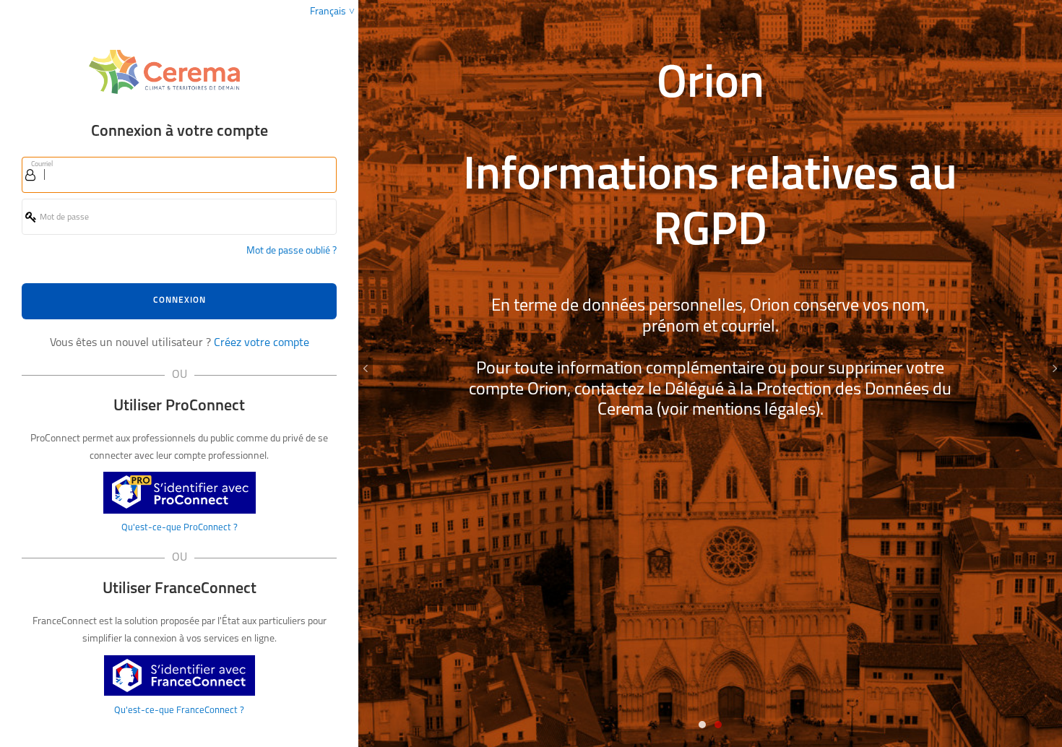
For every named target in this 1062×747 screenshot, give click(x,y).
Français (328, 12)
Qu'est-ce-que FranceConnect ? (179, 710)
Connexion (179, 300)
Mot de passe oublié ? (291, 251)
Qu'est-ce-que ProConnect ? (179, 527)
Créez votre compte (261, 343)
